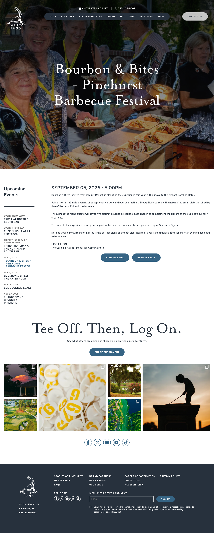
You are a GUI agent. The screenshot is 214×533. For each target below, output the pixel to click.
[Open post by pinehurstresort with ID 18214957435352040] (72, 397)
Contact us (195, 16)
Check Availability (95, 8)
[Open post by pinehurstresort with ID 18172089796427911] (20, 415)
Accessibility (134, 484)
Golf (53, 16)
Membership (62, 480)
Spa (122, 16)
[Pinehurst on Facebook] (88, 442)
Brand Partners (100, 476)
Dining (111, 16)
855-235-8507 (126, 8)
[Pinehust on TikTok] (126, 442)
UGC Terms (96, 484)
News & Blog (97, 480)
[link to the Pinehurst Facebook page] (56, 498)
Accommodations (90, 16)
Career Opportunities (140, 476)
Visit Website (115, 257)
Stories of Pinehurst (68, 476)
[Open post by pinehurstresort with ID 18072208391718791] (176, 397)
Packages (67, 16)
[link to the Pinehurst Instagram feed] (67, 498)
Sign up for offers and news (108, 493)
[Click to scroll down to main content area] (107, 161)
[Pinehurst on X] (97, 442)
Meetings (146, 16)
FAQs (57, 484)
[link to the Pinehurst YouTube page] (72, 498)
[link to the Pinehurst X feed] (62, 498)
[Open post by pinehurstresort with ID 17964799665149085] (124, 380)
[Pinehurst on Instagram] (107, 442)
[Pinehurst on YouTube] (116, 442)
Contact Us (132, 480)
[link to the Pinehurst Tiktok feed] (78, 498)
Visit (132, 16)
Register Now (146, 257)
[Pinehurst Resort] (29, 497)
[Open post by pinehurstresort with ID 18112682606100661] (124, 415)
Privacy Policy (170, 476)
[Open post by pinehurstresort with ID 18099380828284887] (20, 380)
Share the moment (107, 352)
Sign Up (165, 499)
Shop (160, 16)
